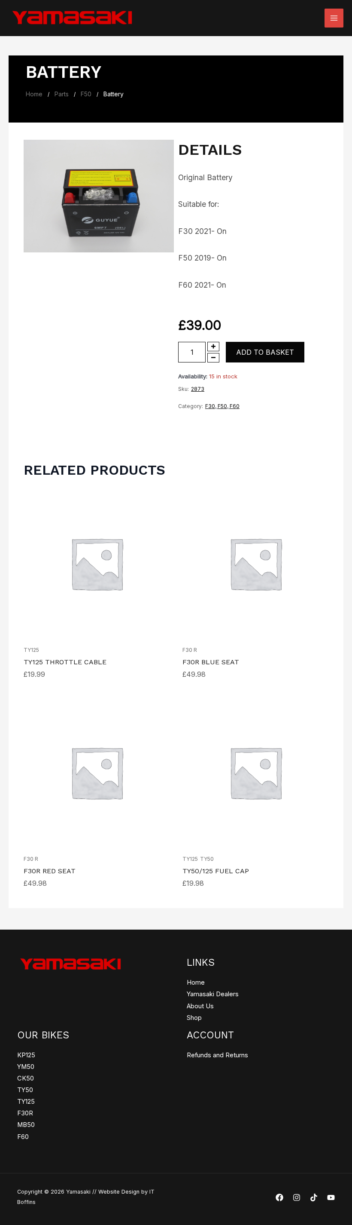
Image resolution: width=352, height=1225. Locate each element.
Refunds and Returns (217, 1055)
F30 (210, 406)
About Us (200, 1006)
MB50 (26, 1125)
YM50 (25, 1067)
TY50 (207, 859)
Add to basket (265, 352)
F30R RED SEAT (50, 871)
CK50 (25, 1078)
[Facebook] (279, 1197)
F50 (86, 94)
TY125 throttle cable (65, 662)
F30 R (189, 650)
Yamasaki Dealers (213, 994)
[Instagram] (296, 1197)
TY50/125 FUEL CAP (215, 871)
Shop (194, 1018)
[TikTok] (314, 1197)
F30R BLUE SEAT (210, 662)
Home (34, 94)
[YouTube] (331, 1197)
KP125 (26, 1055)
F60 (235, 406)
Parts (62, 94)
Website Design (119, 1191)
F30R (25, 1113)
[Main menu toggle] (334, 18)
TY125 (31, 650)
